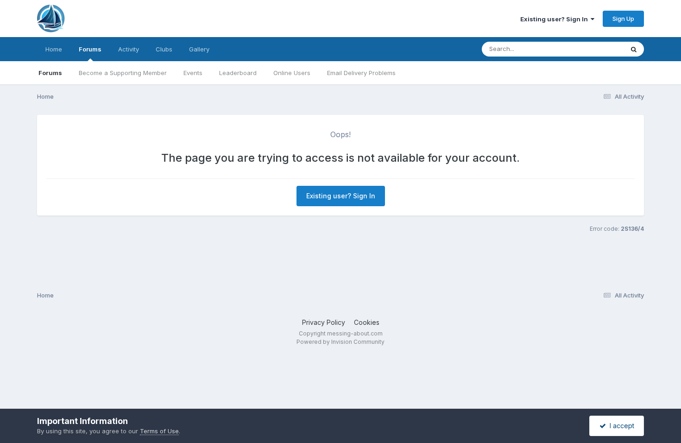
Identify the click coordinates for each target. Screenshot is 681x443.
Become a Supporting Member (123, 72)
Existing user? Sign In (555, 19)
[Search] (634, 49)
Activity (128, 49)
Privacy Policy (323, 322)
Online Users (291, 72)
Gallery (199, 49)
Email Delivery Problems (361, 72)
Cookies (366, 322)
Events (192, 72)
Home (53, 49)
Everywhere (595, 48)
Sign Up (623, 18)
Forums (90, 49)
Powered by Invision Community (340, 341)
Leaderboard (238, 72)
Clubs (164, 49)
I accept (620, 426)
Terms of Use (159, 431)
